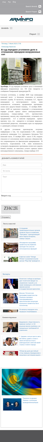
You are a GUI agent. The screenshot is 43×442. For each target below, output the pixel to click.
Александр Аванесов (8, 47)
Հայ (4, 2)
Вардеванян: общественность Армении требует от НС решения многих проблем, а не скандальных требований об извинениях (29, 326)
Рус (9, 2)
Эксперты (6, 274)
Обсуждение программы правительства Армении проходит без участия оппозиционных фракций (28, 245)
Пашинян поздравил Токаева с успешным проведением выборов (30, 400)
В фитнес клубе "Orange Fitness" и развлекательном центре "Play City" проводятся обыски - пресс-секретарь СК (29, 260)
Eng (14, 2)
